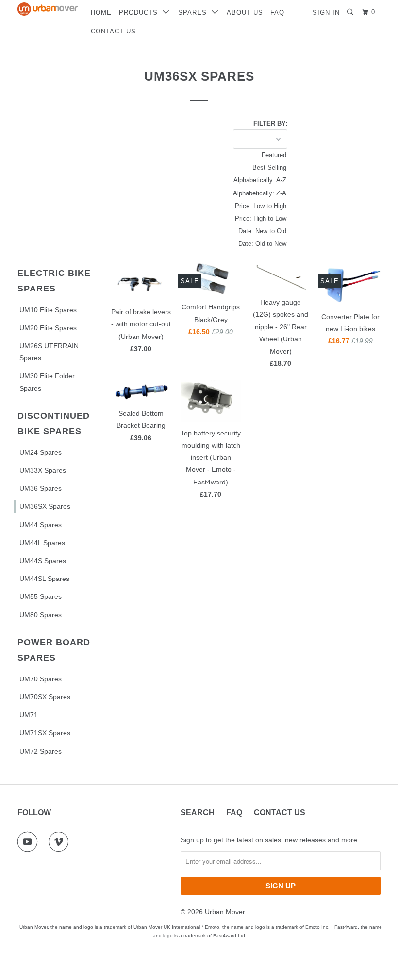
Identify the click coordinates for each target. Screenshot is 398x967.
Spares (195, 12)
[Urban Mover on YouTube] (29, 842)
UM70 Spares (40, 679)
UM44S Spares (42, 560)
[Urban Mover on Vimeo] (61, 842)
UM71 (28, 715)
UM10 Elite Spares (48, 310)
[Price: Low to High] (245, 206)
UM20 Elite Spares (48, 328)
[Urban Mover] (47, 9)
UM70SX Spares (44, 697)
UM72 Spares (40, 751)
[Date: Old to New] (245, 244)
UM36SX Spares (44, 506)
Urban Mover (225, 912)
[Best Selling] (245, 167)
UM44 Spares (40, 525)
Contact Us (113, 31)
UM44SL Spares (44, 578)
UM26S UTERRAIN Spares (49, 352)
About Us (245, 12)
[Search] (351, 12)
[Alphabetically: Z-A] (245, 193)
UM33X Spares (42, 470)
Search (198, 812)
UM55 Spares (40, 596)
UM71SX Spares (44, 733)
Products (141, 12)
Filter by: (270, 123)
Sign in (326, 12)
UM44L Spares (42, 543)
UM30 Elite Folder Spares (47, 382)
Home (101, 12)
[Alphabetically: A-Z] (245, 180)
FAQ (277, 12)
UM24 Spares (40, 452)
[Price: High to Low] (245, 218)
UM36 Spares (40, 488)
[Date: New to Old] (245, 231)
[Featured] (245, 155)
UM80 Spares (40, 615)
